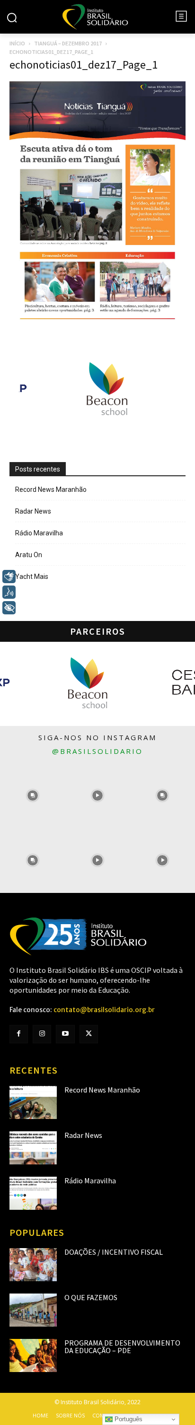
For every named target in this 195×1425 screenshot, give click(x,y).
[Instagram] (42, 1034)
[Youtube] (65, 1034)
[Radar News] (33, 1147)
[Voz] (9, 592)
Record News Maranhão (51, 489)
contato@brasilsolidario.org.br (104, 1009)
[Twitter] (89, 1034)
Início (17, 43)
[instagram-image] (32, 795)
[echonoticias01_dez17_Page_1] (97, 327)
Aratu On (28, 555)
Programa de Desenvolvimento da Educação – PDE (122, 1346)
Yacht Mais (31, 576)
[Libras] (9, 576)
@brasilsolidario (97, 751)
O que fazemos (90, 1297)
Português (127, 1419)
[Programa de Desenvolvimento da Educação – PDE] (33, 1355)
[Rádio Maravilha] (33, 1193)
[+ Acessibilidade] (9, 607)
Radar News (33, 511)
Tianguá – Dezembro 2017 (68, 43)
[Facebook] (18, 1034)
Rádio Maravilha (39, 533)
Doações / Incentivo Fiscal (113, 1252)
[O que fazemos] (33, 1310)
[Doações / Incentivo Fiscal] (33, 1264)
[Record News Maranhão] (33, 1102)
